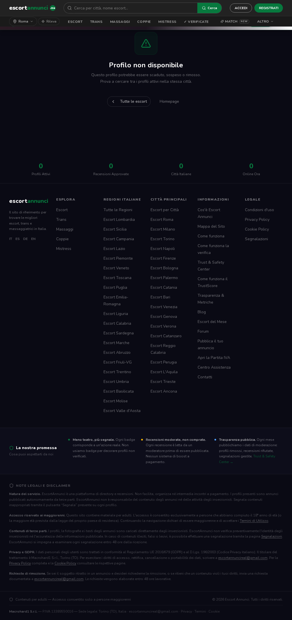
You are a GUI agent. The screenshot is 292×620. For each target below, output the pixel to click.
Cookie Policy (257, 229)
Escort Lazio (114, 248)
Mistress (167, 21)
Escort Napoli (163, 248)
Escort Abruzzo (117, 352)
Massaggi (120, 21)
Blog (202, 312)
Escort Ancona (164, 391)
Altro (263, 21)
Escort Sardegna (119, 333)
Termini (200, 611)
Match (236, 21)
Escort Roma (162, 219)
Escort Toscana (117, 277)
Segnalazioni (256, 239)
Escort (75, 21)
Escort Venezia (164, 307)
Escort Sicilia (115, 229)
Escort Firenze (163, 258)
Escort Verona (163, 326)
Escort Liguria (116, 313)
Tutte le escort (133, 101)
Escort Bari (160, 297)
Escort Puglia (115, 287)
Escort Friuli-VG (118, 362)
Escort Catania (164, 287)
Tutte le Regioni (118, 210)
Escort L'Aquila (164, 372)
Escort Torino (163, 239)
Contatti (205, 377)
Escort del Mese (212, 321)
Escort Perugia (164, 362)
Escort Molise (116, 401)
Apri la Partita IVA (214, 357)
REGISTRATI (268, 8)
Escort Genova (164, 316)
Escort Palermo (164, 277)
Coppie (144, 21)
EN (33, 239)
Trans (96, 21)
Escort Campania (119, 239)
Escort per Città (165, 210)
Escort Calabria (117, 323)
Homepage (169, 101)
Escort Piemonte (118, 258)
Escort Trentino (117, 372)
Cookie (214, 611)
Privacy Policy (257, 219)
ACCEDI (241, 8)
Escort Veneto (116, 268)
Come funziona (211, 236)
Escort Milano (163, 229)
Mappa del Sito (211, 226)
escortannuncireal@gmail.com (242, 558)
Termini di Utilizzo (254, 520)
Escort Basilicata (119, 391)
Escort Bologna (164, 268)
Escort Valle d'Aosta (122, 410)
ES (17, 239)
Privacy (186, 611)
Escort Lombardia (119, 219)
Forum (203, 331)
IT (10, 239)
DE (25, 239)
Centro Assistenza (214, 367)
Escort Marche (116, 343)
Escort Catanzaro (166, 336)
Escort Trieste (163, 381)
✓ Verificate (196, 21)
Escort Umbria (116, 381)
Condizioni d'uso (259, 210)
